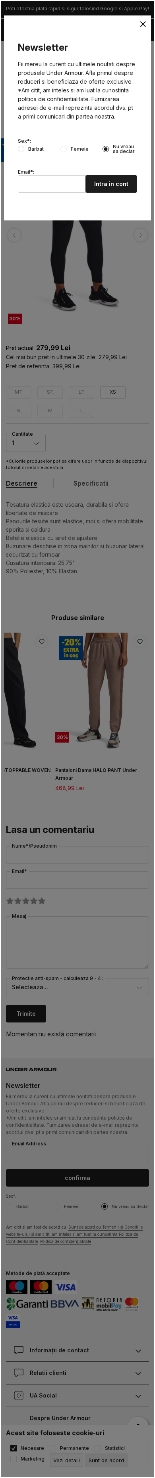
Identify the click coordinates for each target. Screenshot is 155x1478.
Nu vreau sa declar (124, 149)
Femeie (80, 149)
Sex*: (24, 141)
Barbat (36, 149)
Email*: (26, 172)
